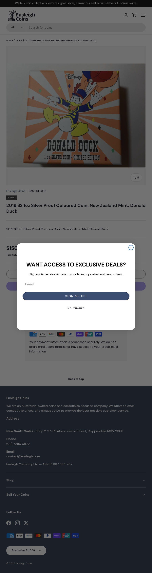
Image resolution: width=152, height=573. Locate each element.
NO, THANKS (76, 308)
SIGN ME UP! (76, 296)
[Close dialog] (131, 247)
